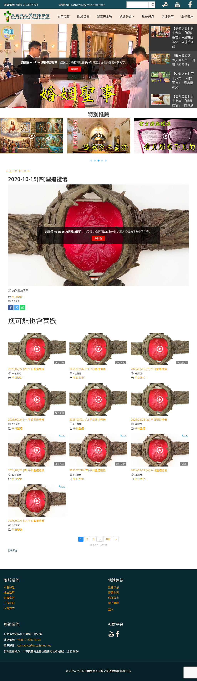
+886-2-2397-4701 (29, 640)
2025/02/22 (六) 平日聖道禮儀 (149, 470)
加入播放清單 (20, 290)
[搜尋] (152, 5)
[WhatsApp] (22, 307)
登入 (111, 609)
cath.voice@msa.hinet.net (34, 645)
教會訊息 (148, 16)
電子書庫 (113, 603)
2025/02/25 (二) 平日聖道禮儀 (149, 369)
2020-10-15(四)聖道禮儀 (37, 179)
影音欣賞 (64, 16)
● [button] (91, 160)
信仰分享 (167, 16)
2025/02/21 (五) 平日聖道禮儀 (26, 521)
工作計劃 (9, 603)
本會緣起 (9, 587)
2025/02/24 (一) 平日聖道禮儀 (26, 419)
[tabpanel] (37, 136)
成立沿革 (9, 592)
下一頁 (24, 171)
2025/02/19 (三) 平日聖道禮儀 (87, 470)
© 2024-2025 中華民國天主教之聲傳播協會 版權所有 (98, 671)
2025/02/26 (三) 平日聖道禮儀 (87, 369)
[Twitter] (16, 307)
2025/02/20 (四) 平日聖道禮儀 (26, 470)
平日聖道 (17, 297)
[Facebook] (10, 307)
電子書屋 (187, 16)
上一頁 (12, 171)
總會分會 (125, 16)
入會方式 (9, 608)
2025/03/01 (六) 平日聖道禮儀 (87, 419)
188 (108, 539)
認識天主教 (104, 16)
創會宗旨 (9, 598)
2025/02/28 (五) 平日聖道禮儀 (149, 419)
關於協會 (83, 16)
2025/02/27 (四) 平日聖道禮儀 (26, 369)
